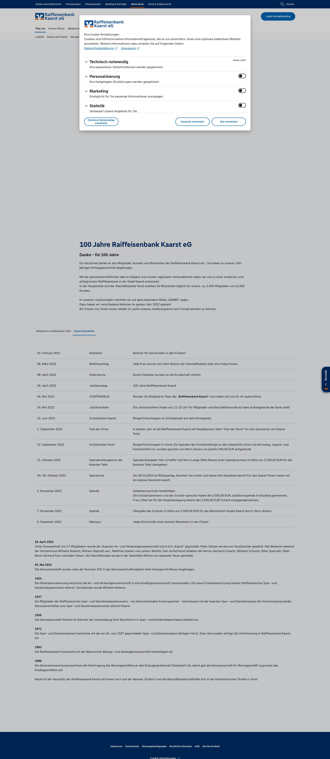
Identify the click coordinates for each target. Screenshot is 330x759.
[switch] (242, 76)
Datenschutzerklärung (99, 48)
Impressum (129, 48)
